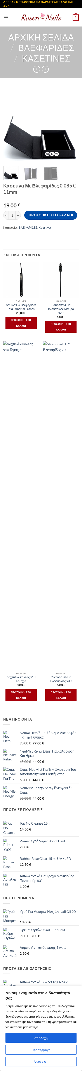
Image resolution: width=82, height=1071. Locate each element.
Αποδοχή (41, 1038)
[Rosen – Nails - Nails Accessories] (41, 17)
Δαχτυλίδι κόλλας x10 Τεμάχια (21, 679)
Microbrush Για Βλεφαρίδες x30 (61, 679)
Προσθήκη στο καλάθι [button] (21, 322)
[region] (41, 1028)
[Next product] (36, 69)
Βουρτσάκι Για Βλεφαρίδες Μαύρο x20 (61, 308)
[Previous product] (45, 69)
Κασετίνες (46, 58)
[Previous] (10, 124)
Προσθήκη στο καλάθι (51, 215)
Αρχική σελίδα (41, 37)
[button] (6, 17)
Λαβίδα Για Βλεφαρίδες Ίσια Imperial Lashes (21, 307)
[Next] (72, 124)
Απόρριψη (41, 1061)
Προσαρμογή (40, 1050)
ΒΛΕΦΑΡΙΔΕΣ (46, 47)
